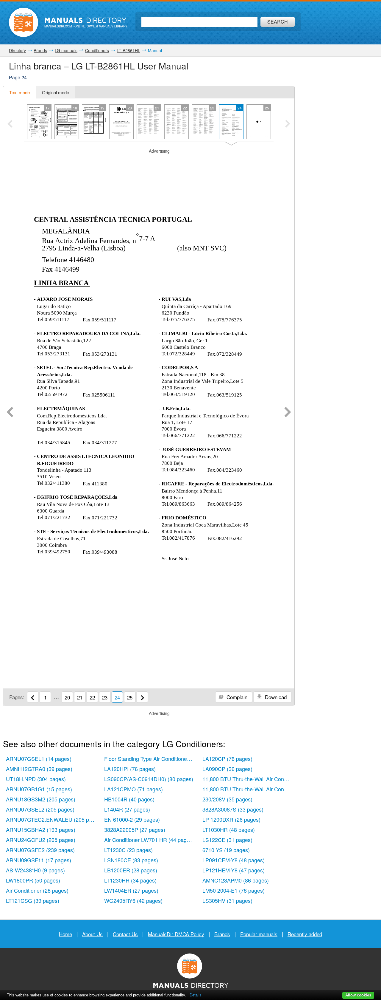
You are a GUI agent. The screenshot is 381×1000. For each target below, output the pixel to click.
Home (65, 934)
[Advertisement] (149, 161)
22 (92, 697)
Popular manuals (258, 934)
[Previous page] (10, 413)
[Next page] (287, 413)
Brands (222, 934)
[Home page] (23, 22)
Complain (236, 697)
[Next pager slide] (287, 124)
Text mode (19, 92)
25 (129, 697)
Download (275, 697)
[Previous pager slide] (10, 124)
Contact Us (125, 934)
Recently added (305, 934)
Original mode (55, 92)
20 (67, 697)
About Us (92, 934)
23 (104, 697)
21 (79, 697)
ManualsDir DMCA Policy (176, 934)
